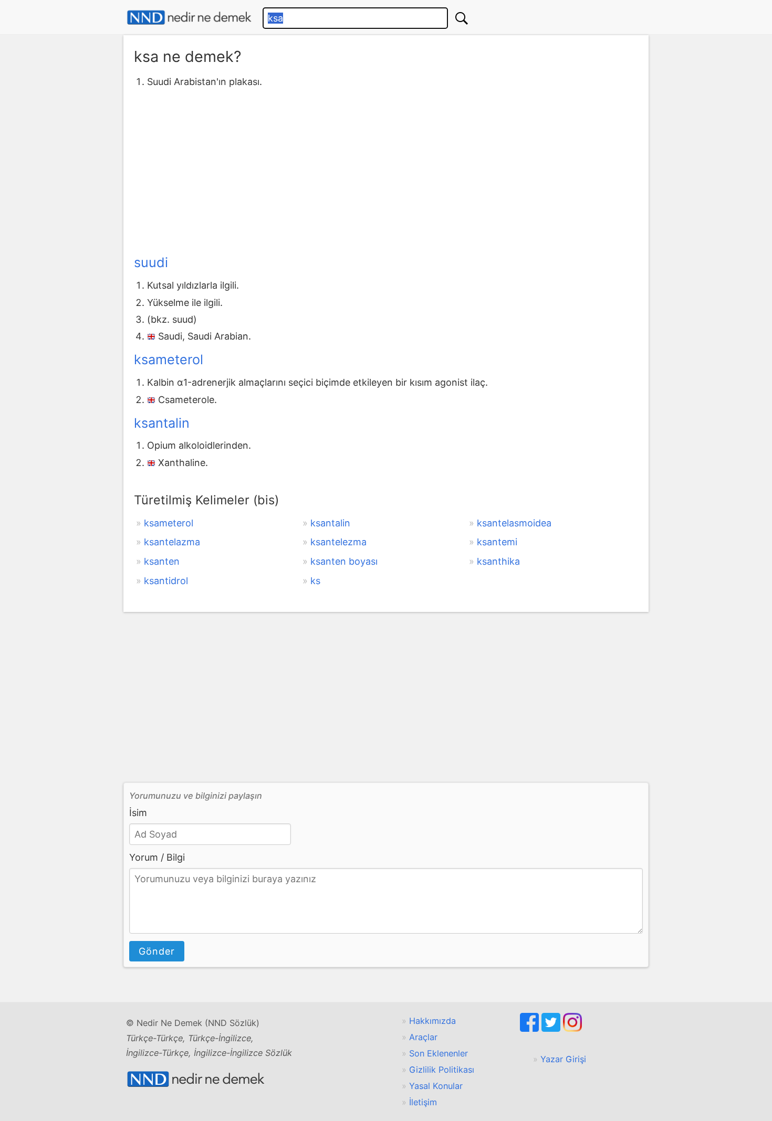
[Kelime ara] (462, 18)
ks (315, 580)
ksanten (162, 561)
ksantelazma (172, 541)
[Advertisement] (386, 169)
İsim (138, 812)
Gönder (157, 951)
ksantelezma (338, 541)
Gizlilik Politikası (441, 1069)
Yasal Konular (436, 1086)
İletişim (423, 1102)
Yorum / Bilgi (157, 857)
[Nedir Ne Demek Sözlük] (189, 17)
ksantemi (497, 541)
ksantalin (162, 423)
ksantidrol (166, 580)
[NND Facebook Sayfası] (530, 1028)
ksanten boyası (344, 561)
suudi (151, 262)
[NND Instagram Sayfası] (572, 1028)
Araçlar (423, 1037)
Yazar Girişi (563, 1059)
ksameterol (168, 359)
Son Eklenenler (438, 1053)
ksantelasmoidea (514, 522)
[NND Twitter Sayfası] (552, 1028)
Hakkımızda (432, 1021)
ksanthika (498, 561)
